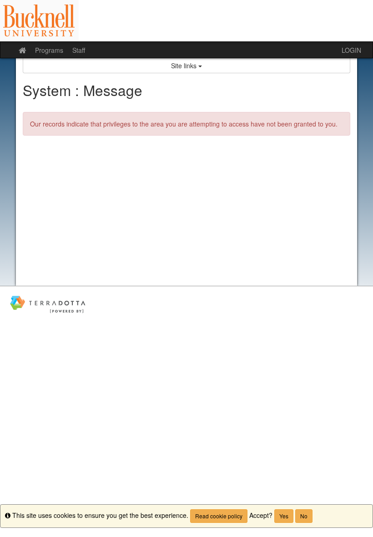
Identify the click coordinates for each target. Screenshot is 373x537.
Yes (283, 516)
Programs (49, 50)
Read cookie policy (218, 516)
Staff (78, 50)
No (303, 516)
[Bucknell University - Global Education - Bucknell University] (186, 20)
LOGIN (351, 50)
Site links (184, 65)
